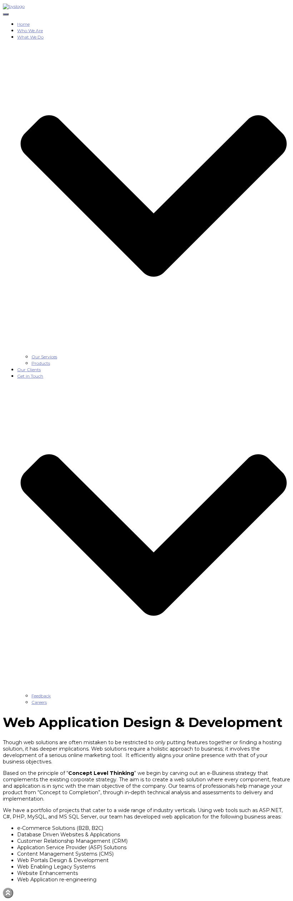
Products (40, 363)
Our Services (44, 356)
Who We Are (30, 30)
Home (23, 24)
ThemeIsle (277, 891)
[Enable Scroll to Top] (8, 893)
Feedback (41, 695)
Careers (39, 702)
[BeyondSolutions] (14, 6)
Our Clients (29, 369)
